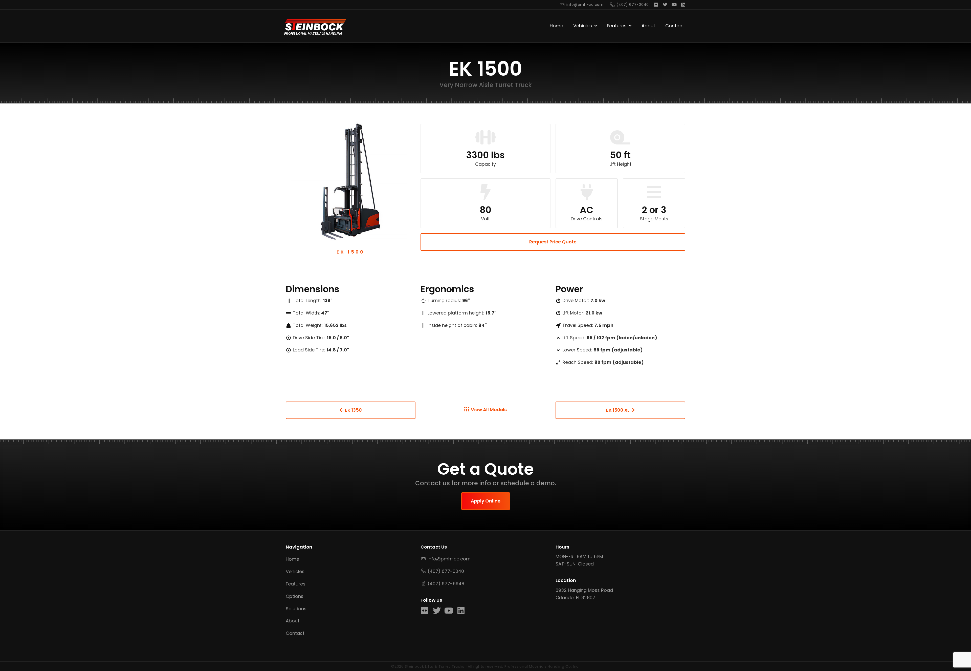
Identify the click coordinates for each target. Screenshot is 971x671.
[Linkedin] (683, 4)
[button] (585, 26)
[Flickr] (655, 4)
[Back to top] (960, 654)
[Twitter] (665, 4)
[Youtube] (674, 4)
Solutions (296, 608)
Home (556, 26)
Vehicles (582, 26)
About (648, 26)
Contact (674, 26)
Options (294, 596)
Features (617, 26)
